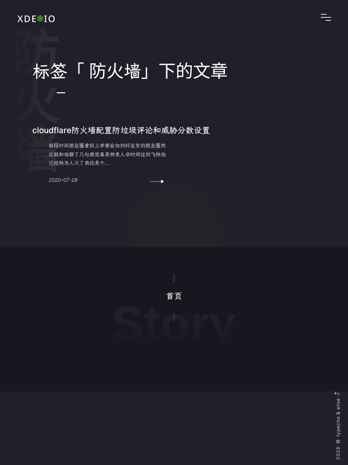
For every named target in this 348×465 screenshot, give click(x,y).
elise (338, 404)
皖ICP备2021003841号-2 (174, 369)
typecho (338, 426)
